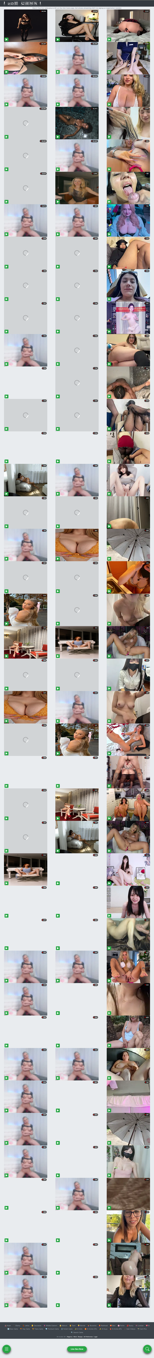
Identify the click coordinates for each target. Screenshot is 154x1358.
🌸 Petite (121, 1326)
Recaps (80, 1337)
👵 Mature (63, 1326)
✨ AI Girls (78, 1329)
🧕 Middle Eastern (50, 1326)
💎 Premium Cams (52, 1329)
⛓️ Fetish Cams (67, 1329)
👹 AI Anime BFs (116, 1329)
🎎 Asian (7, 1326)
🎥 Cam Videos (129, 1329)
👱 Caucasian (36, 1326)
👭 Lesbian (139, 1326)
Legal (95, 1337)
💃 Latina (25, 1326)
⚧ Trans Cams (37, 1329)
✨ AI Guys (103, 1329)
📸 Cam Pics (142, 1329)
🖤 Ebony (16, 1326)
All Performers (88, 1337)
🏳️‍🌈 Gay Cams (25, 1329)
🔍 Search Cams (77, 1332)
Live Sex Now (77, 1349)
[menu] (6, 1349)
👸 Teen (72, 1326)
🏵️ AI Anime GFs (91, 1329)
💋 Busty (130, 1326)
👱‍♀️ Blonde (81, 1326)
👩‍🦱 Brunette (91, 1326)
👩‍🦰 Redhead (103, 1326)
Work (75, 1337)
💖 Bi (148, 1326)
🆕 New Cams (12, 1329)
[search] (147, 1349)
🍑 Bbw (113, 1326)
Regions (69, 1337)
